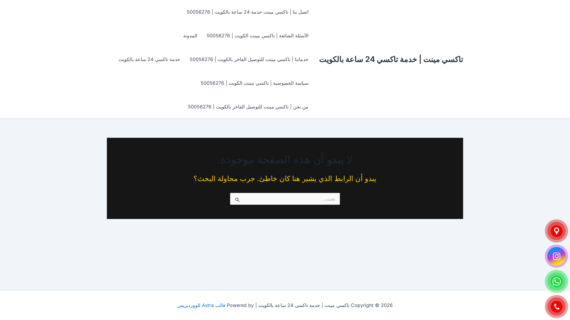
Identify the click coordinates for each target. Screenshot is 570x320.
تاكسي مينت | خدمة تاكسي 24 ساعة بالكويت (391, 59)
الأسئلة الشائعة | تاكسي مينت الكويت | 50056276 (257, 36)
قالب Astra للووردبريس (201, 305)
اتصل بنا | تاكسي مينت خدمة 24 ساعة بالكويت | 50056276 (247, 12)
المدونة (190, 36)
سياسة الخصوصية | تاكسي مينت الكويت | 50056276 (254, 83)
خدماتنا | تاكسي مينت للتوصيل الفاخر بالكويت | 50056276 (249, 59)
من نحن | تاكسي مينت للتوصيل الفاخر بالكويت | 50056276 (248, 107)
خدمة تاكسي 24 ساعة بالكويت (149, 59)
